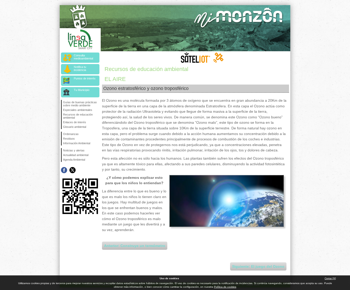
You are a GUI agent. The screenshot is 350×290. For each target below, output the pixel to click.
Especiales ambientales (77, 109)
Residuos (69, 138)
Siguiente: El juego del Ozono (258, 266)
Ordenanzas (71, 134)
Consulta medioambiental (83, 57)
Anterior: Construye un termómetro (134, 246)
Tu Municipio (81, 89)
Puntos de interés (85, 78)
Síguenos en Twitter (72, 170)
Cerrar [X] (330, 278)
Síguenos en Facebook (64, 170)
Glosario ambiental (74, 126)
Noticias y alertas (74, 150)
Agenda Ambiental (74, 159)
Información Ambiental (76, 143)
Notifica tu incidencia (80, 68)
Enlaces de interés (74, 122)
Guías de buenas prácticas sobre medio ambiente (80, 104)
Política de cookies (225, 286)
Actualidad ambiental (75, 155)
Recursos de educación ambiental (78, 116)
